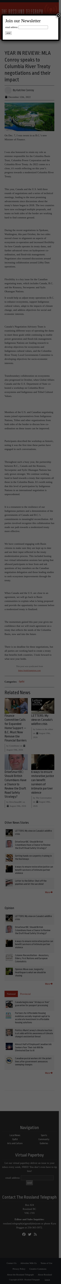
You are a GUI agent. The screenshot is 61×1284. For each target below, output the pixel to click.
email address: (11, 27)
